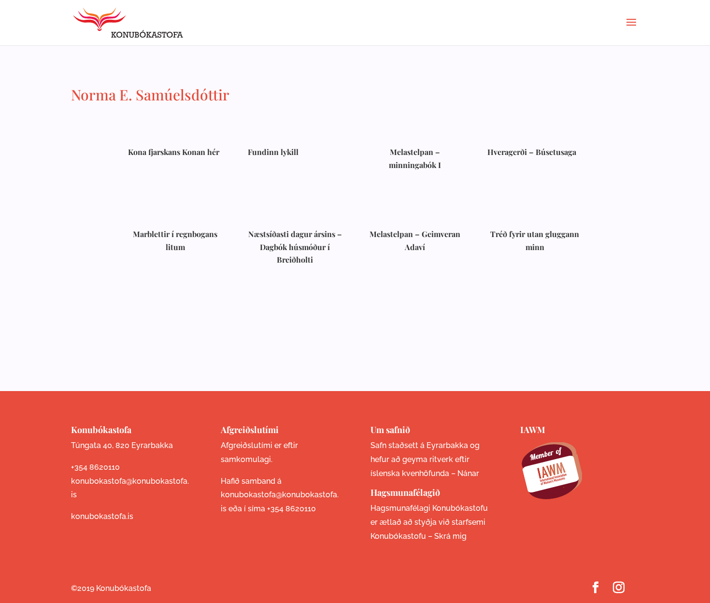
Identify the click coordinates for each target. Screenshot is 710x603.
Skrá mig (450, 536)
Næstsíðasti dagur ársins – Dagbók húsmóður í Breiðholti (295, 247)
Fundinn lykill (273, 152)
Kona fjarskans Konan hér (173, 152)
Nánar (468, 473)
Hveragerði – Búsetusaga (531, 152)
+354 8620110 (95, 467)
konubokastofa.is (102, 516)
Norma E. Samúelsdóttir (150, 94)
